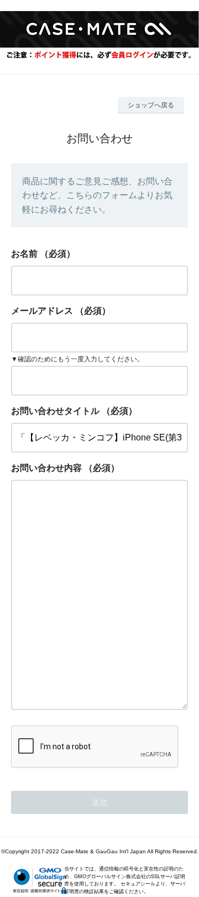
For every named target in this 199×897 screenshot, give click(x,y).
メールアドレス (42, 310)
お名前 (24, 253)
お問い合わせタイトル (55, 411)
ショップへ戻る (151, 105)
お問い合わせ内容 (46, 468)
